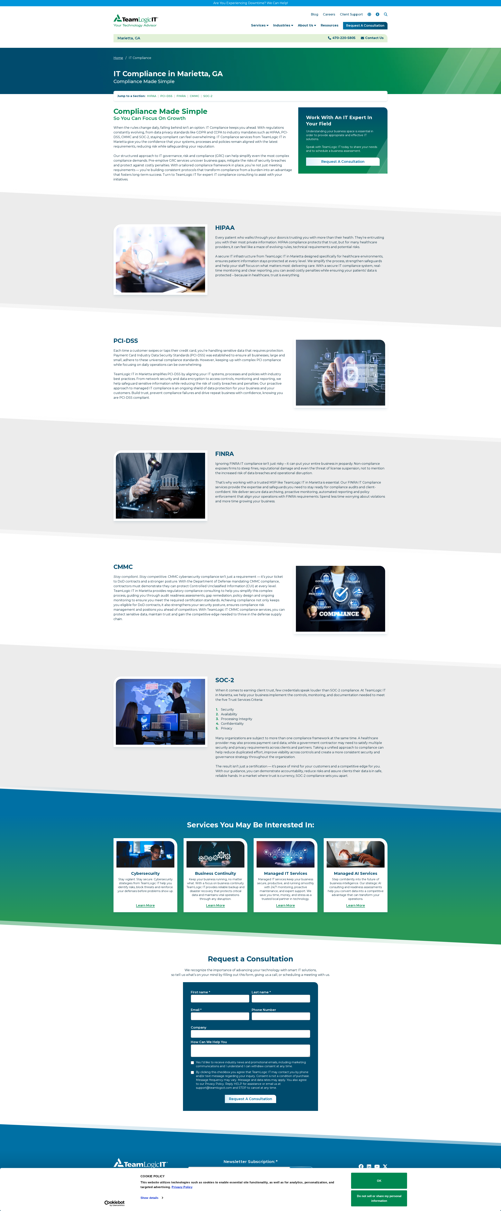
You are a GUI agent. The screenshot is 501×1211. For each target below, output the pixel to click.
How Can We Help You (209, 1042)
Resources (329, 25)
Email (195, 1010)
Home (118, 58)
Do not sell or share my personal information (379, 1198)
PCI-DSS (166, 96)
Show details (149, 1197)
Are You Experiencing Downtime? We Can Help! (250, 3)
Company (198, 1027)
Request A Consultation (365, 25)
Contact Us (374, 38)
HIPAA (151, 96)
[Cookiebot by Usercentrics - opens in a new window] (114, 1203)
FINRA (181, 96)
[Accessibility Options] (377, 14)
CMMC (194, 96)
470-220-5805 (343, 38)
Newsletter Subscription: (249, 1161)
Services (259, 25)
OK (379, 1180)
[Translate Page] (369, 14)
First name (199, 992)
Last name (260, 992)
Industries (282, 25)
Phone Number (264, 1010)
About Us (306, 25)
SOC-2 (207, 96)
